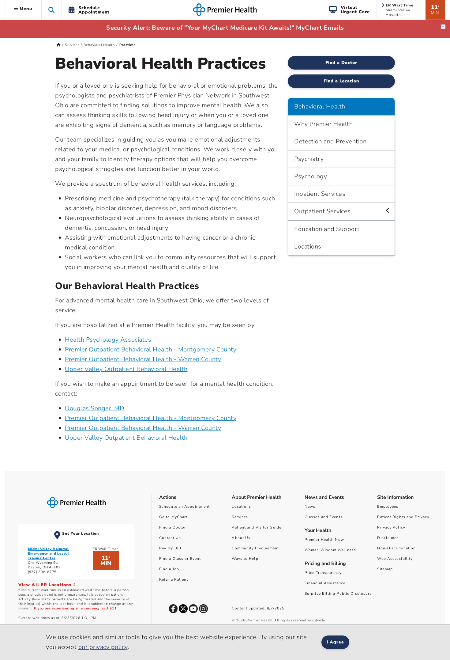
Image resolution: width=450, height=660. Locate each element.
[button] (51, 9)
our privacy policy (103, 647)
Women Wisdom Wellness (330, 550)
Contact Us (170, 537)
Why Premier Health (323, 124)
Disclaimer (387, 537)
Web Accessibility (395, 558)
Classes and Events (324, 516)
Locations (307, 246)
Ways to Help (245, 558)
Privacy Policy (391, 527)
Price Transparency (323, 572)
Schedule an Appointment (184, 506)
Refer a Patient (173, 579)
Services (72, 45)
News (310, 506)
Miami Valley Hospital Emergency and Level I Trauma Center (48, 553)
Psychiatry (309, 159)
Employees (387, 506)
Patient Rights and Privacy (403, 516)
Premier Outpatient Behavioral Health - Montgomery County (150, 349)
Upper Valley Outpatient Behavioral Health (126, 369)
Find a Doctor (341, 63)
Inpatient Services (319, 194)
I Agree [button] (335, 642)
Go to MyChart (173, 516)
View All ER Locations (45, 585)
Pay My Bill (170, 548)
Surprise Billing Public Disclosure (338, 593)
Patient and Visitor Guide (256, 527)
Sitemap (385, 569)
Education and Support (327, 229)
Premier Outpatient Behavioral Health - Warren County (143, 359)
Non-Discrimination (396, 548)
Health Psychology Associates (108, 340)
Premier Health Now (324, 539)
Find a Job (169, 569)
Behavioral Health (99, 45)
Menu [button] (25, 9)
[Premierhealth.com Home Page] (59, 45)
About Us (241, 537)
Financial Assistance (325, 583)
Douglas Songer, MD (94, 408)
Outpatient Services (322, 211)
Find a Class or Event (180, 558)
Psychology (310, 176)
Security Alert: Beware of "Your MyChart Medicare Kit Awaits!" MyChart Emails (225, 28)
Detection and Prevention (330, 141)
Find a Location (341, 81)
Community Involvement (255, 548)
